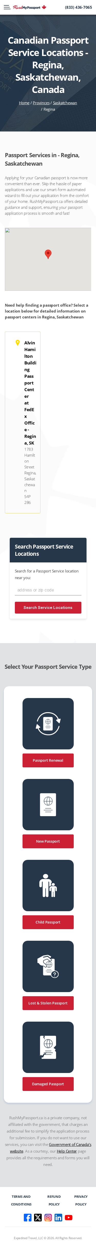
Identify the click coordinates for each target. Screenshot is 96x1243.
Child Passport (48, 922)
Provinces (41, 102)
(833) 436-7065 (78, 7)
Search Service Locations (48, 607)
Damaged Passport (48, 1083)
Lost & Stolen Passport (47, 1003)
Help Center (67, 1151)
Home (24, 102)
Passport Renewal (48, 760)
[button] (48, 254)
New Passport (48, 841)
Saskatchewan (65, 102)
